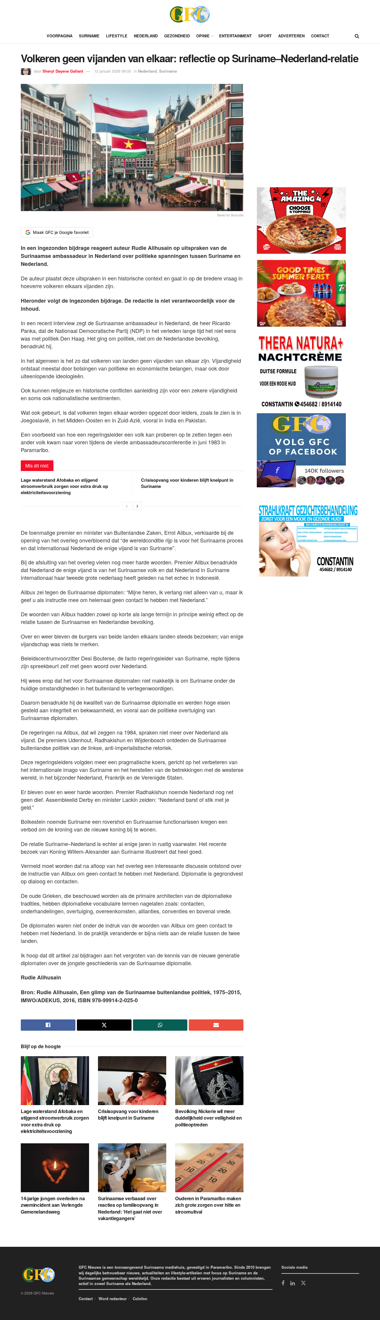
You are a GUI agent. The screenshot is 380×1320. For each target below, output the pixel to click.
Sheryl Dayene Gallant (62, 71)
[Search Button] (357, 35)
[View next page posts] (137, 506)
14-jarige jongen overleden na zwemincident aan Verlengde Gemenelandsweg (53, 1205)
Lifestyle (116, 36)
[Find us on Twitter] (303, 1283)
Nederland (146, 36)
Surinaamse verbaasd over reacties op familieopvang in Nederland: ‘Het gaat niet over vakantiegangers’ (130, 1208)
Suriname (89, 36)
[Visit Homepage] (190, 14)
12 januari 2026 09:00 (112, 71)
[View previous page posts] (126, 506)
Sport (265, 36)
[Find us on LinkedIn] (292, 1283)
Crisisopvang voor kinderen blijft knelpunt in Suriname (187, 483)
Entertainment (235, 36)
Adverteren (291, 36)
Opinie (203, 36)
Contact (320, 36)
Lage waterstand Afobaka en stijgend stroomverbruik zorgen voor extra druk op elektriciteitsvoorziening (64, 486)
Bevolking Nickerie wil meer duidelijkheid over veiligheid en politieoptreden (208, 1118)
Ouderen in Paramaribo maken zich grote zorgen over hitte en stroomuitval (208, 1205)
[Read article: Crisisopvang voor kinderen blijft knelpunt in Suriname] (132, 1080)
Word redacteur (113, 1298)
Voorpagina (59, 36)
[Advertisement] (301, 137)
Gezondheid (177, 36)
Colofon (140, 1298)
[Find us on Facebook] (282, 1283)
